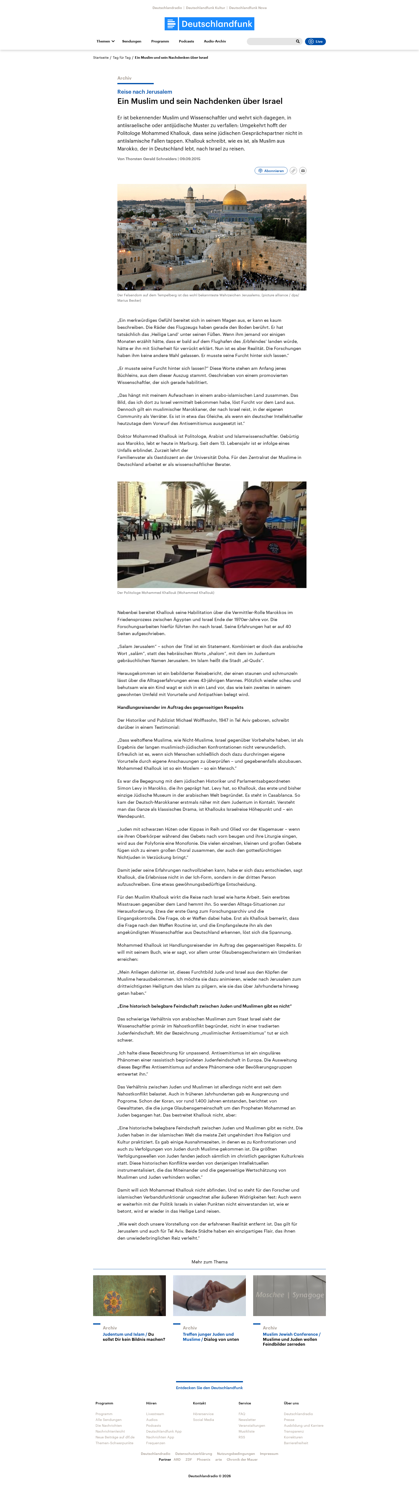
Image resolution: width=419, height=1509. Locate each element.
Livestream (155, 1414)
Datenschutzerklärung (193, 1453)
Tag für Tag (122, 57)
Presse (289, 1420)
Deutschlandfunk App (164, 1431)
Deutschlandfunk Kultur (205, 8)
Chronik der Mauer (242, 1459)
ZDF (188, 1459)
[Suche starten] (297, 41)
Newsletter (247, 1420)
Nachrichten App (160, 1437)
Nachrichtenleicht (110, 1431)
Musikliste (247, 1431)
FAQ (242, 1414)
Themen (103, 41)
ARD (177, 1459)
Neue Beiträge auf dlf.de (115, 1437)
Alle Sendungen (109, 1420)
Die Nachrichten (109, 1425)
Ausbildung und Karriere (303, 1425)
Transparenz (294, 1431)
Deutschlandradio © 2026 (209, 1476)
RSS (242, 1437)
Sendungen (131, 41)
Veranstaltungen (252, 1425)
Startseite (101, 57)
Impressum (269, 1453)
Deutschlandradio (167, 8)
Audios (152, 1420)
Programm (160, 41)
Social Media (203, 1420)
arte (218, 1459)
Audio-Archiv (215, 41)
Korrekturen (293, 1437)
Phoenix (203, 1459)
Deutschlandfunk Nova (248, 8)
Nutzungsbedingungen (236, 1453)
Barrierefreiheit (296, 1443)
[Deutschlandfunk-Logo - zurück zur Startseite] (209, 24)
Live (319, 41)
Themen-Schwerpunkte (114, 1443)
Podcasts (186, 41)
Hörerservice (203, 1414)
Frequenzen (155, 1443)
